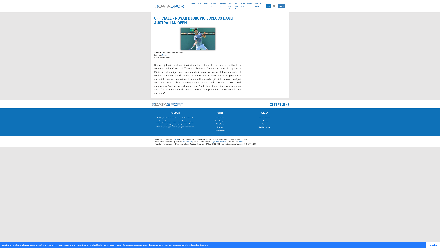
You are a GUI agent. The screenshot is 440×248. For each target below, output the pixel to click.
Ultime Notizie (220, 118)
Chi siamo (265, 121)
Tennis (164, 55)
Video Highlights (220, 121)
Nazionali (214, 4)
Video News (220, 124)
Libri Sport (236, 5)
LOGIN (281, 6)
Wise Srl (176, 139)
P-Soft (241, 141)
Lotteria (250, 4)
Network (264, 124)
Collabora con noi (258, 5)
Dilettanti (223, 4)
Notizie (193, 4)
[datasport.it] (170, 6)
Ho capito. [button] (433, 245)
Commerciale (187, 141)
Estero (206, 4)
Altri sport (230, 5)
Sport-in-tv (220, 127)
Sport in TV (243, 5)
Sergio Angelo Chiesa (218, 141)
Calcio (199, 4)
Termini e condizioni (264, 118)
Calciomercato (220, 130)
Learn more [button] (204, 245)
